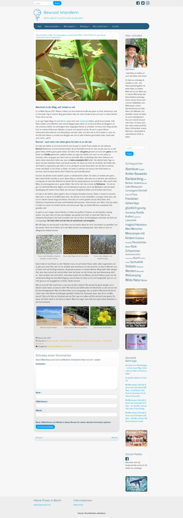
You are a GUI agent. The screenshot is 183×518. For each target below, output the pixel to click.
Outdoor (139, 237)
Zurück (39, 437)
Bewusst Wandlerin (61, 12)
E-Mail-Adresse (42, 401)
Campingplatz (131, 190)
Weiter (114, 437)
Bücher (144, 183)
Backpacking (134, 178)
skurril (136, 257)
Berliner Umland (133, 183)
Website (39, 410)
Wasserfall (140, 271)
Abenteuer (132, 168)
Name (38, 392)
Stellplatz (130, 266)
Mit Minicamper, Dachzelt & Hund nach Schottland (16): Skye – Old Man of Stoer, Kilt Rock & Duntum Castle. (136, 416)
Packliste (128, 242)
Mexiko (63, 121)
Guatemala (84, 121)
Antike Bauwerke (136, 173)
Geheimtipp (132, 202)
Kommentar (41, 363)
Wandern (130, 270)
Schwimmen (132, 250)
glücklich (131, 207)
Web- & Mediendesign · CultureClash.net (94, 513)
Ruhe (134, 246)
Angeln (141, 169)
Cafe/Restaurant (133, 186)
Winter (144, 280)
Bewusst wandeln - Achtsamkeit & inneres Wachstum (64, 340)
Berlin (145, 179)
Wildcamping (133, 275)
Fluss (134, 194)
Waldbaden (140, 266)
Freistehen (131, 198)
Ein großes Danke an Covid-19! (136, 379)
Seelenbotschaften (133, 254)
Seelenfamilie (128, 258)
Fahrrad (128, 194)
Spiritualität (136, 261)
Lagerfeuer (137, 216)
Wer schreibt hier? (100, 26)
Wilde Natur (133, 279)
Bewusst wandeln (52, 26)
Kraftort (129, 216)
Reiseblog (84, 26)
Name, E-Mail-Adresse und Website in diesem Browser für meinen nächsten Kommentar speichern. (73, 422)
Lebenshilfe (51, 346)
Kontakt (115, 26)
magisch (130, 224)
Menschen (136, 228)
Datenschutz (78, 504)
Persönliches (68, 346)
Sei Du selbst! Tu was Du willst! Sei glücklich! (63, 18)
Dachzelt (142, 190)
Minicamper (132, 233)
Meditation (59, 346)
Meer (128, 228)
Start (39, 26)
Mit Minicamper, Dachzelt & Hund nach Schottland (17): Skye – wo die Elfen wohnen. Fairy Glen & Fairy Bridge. (136, 404)
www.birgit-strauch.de (42, 504)
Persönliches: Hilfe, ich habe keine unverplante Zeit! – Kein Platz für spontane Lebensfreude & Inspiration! (70, 36)
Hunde (140, 212)
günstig (141, 207)
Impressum (81, 513)
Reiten (127, 246)
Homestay (130, 212)
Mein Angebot (69, 26)
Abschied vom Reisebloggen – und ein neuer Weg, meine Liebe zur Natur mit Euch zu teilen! (136, 369)
